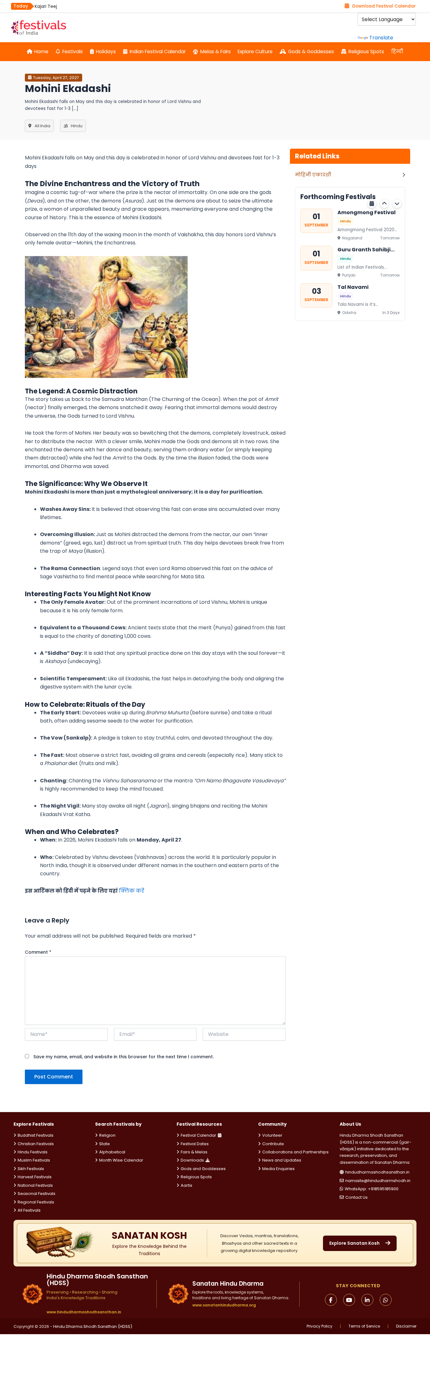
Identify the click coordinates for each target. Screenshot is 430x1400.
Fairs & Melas (194, 1152)
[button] (384, 203)
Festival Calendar (198, 1135)
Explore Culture (255, 51)
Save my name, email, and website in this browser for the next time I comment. (123, 1057)
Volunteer (272, 1135)
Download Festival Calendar (384, 6)
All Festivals (29, 1210)
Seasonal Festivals (36, 1194)
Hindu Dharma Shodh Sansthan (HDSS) (92, 1326)
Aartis (186, 1185)
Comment (38, 952)
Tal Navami (353, 287)
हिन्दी (397, 51)
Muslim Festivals (34, 1160)
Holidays (106, 51)
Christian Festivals (36, 1144)
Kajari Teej (46, 6)
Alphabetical (112, 1152)
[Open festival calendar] (371, 203)
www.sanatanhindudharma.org (224, 1305)
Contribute (273, 1144)
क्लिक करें (131, 890)
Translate (381, 37)
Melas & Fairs (215, 51)
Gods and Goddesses (203, 1169)
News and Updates (281, 1160)
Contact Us (356, 1197)
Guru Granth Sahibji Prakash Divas (364, 250)
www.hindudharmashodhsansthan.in (84, 1312)
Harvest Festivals (35, 1177)
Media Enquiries (278, 1169)
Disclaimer (406, 1326)
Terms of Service (364, 1326)
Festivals (72, 51)
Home (41, 51)
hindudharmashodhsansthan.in (377, 1172)
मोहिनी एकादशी (313, 174)
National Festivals (35, 1185)
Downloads (192, 1160)
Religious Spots (366, 51)
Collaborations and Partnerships (295, 1152)
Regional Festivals (36, 1202)
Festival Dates (195, 1144)
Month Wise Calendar (121, 1160)
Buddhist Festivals (36, 1135)
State (104, 1144)
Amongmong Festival (366, 212)
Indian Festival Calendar (158, 51)
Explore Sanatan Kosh (354, 1243)
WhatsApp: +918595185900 (372, 1189)
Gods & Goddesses (311, 51)
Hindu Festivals (33, 1152)
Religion (107, 1135)
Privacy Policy (319, 1326)
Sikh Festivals (31, 1169)
